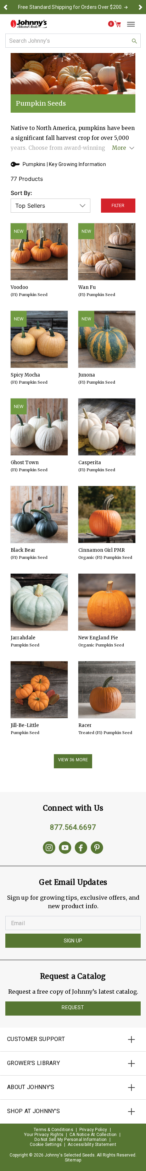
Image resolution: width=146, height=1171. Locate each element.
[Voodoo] (39, 251)
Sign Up (73, 941)
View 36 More (73, 759)
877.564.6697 (73, 827)
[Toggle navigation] (128, 24)
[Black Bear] (39, 514)
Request (73, 1007)
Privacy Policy (93, 1129)
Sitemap (73, 1160)
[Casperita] (106, 426)
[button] (5, 7)
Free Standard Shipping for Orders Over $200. (70, 7)
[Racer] (106, 689)
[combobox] (73, 41)
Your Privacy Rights (43, 1134)
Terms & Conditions (53, 1129)
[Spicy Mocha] (39, 339)
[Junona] (106, 339)
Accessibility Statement (92, 1144)
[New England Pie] (106, 602)
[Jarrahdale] (39, 602)
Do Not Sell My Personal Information (70, 1139)
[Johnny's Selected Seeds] (29, 23)
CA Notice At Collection (93, 1134)
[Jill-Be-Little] (39, 689)
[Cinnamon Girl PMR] (106, 514)
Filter (118, 205)
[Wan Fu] (106, 251)
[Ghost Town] (39, 426)
